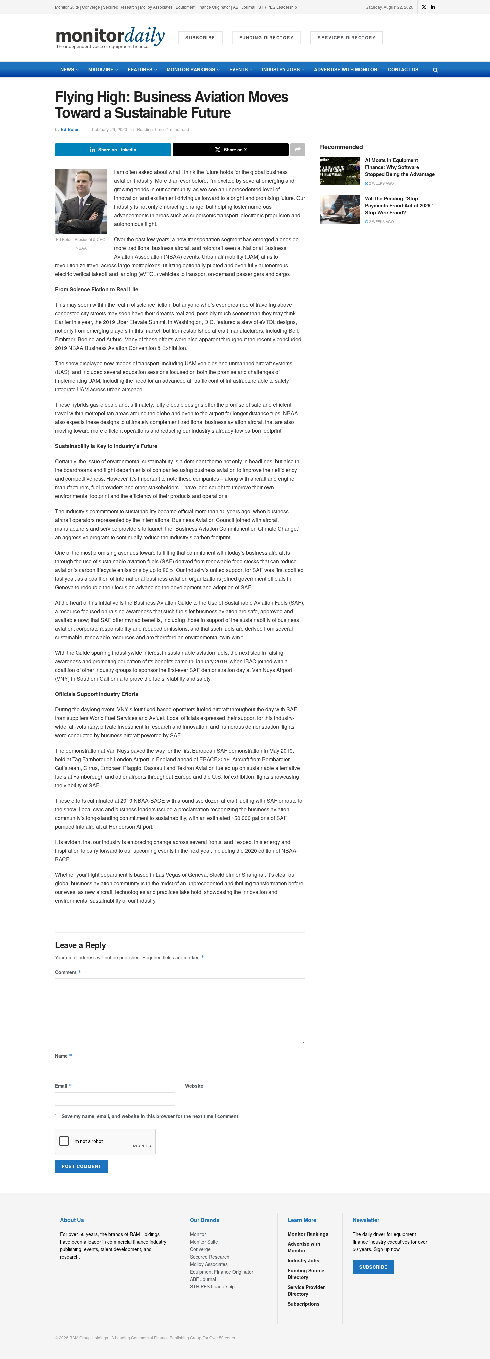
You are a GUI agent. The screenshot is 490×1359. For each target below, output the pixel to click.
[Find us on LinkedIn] (433, 7)
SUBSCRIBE (373, 1267)
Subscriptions (304, 1303)
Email (63, 1085)
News (67, 69)
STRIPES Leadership (277, 7)
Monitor (198, 1234)
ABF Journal (244, 7)
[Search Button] (435, 69)
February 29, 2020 (109, 129)
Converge (91, 7)
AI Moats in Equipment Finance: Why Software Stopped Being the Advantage (400, 167)
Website (194, 1085)
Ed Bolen (70, 129)
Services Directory (347, 37)
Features (140, 69)
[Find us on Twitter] (424, 7)
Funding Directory (266, 37)
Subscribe (200, 37)
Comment (68, 972)
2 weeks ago (381, 183)
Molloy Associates (157, 7)
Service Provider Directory (306, 1290)
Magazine (100, 69)
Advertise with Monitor (345, 69)
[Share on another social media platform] (297, 149)
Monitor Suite (67, 7)
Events (238, 69)
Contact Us (403, 69)
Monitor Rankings (191, 69)
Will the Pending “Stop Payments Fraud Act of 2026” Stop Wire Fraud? (399, 205)
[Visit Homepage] (110, 37)
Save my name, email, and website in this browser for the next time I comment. (151, 1116)
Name (63, 1055)
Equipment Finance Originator (203, 7)
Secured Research (120, 7)
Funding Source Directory (306, 1273)
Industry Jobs (281, 69)
